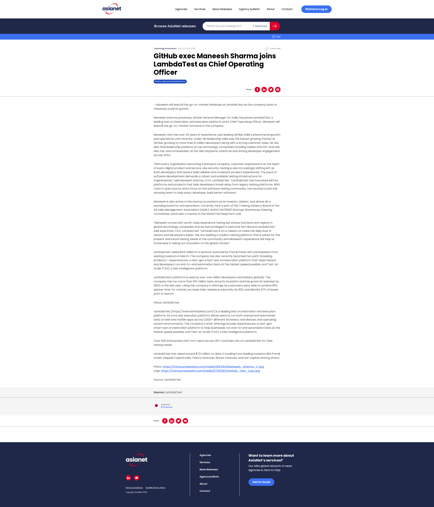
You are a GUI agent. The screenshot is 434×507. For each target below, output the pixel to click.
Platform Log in (316, 9)
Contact (287, 9)
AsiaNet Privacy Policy (155, 487)
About (271, 9)
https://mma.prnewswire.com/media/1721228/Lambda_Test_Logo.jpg (210, 371)
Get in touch (261, 482)
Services (199, 9)
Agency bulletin (249, 9)
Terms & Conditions (134, 487)
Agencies (181, 9)
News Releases (222, 9)
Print (278, 36)
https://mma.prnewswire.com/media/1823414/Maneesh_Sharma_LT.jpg (213, 367)
